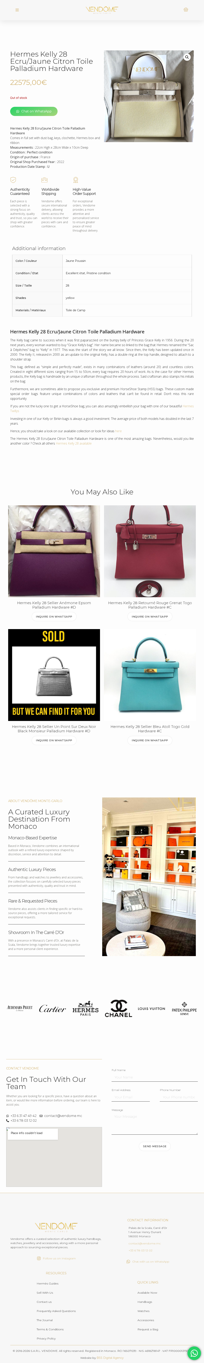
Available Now (147, 1292)
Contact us (44, 1302)
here (118, 431)
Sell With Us (45, 1292)
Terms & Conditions (50, 1329)
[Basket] (185, 9)
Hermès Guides (47, 1283)
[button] (17, 10)
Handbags (144, 1302)
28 (67, 285)
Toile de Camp (75, 310)
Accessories (145, 1320)
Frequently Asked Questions (56, 1311)
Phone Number (170, 1090)
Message (117, 1110)
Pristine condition (98, 273)
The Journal (45, 1320)
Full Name (119, 1070)
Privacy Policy (46, 1338)
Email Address (121, 1090)
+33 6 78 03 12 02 (140, 1250)
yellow (70, 298)
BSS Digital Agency (110, 1358)
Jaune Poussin (76, 261)
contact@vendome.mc (144, 1243)
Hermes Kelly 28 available (74, 443)
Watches (143, 1311)
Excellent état (75, 273)
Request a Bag (147, 1329)
